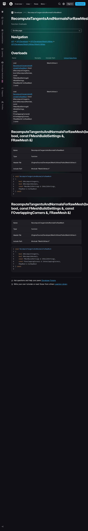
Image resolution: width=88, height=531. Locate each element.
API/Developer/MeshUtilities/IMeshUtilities (28, 44)
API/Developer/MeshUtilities (41, 41)
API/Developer (22, 41)
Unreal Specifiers (70, 58)
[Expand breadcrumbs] (25, 12)
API (12, 41)
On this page (17, 30)
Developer (18, 12)
